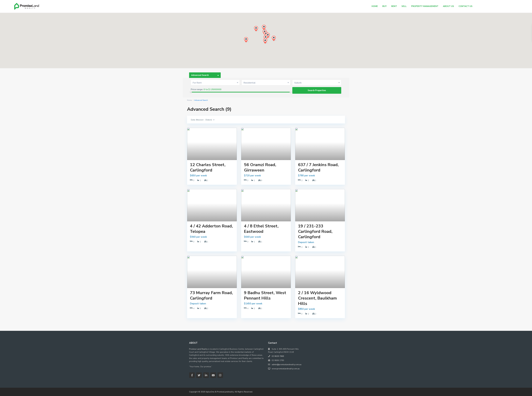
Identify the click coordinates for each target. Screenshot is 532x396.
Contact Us (465, 6)
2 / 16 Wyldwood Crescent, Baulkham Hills (317, 298)
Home (189, 100)
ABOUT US (448, 6)
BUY (384, 6)
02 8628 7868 (278, 356)
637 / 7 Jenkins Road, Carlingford (318, 167)
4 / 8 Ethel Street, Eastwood (261, 228)
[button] (249, 42)
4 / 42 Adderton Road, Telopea (211, 228)
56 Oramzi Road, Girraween (260, 167)
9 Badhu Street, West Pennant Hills (265, 295)
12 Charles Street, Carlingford (207, 167)
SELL (404, 6)
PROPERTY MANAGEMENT (424, 6)
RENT (394, 6)
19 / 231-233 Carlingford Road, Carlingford (315, 231)
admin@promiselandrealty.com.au (286, 364)
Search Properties (317, 90)
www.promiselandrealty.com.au (286, 368)
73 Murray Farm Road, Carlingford (211, 295)
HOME (375, 6)
